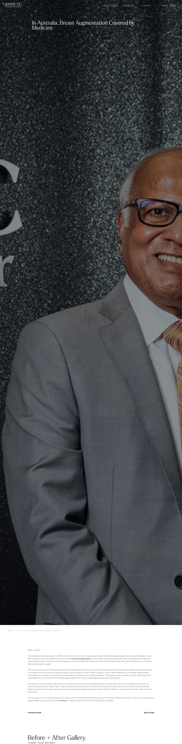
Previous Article (34, 712)
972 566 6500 (128, 6)
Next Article (149, 712)
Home (10, 631)
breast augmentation (81, 659)
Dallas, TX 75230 (110, 6)
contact (63, 700)
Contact (147, 6)
